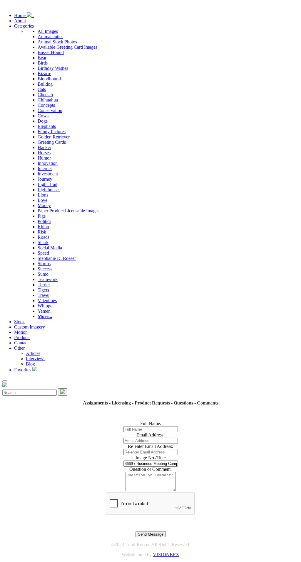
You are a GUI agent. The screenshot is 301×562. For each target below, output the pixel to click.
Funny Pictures (52, 131)
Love (42, 200)
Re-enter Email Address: (150, 446)
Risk (42, 231)
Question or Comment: (150, 469)
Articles (33, 353)
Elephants (47, 126)
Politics (44, 221)
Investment (48, 173)
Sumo (43, 274)
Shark (43, 242)
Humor (44, 157)
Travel (43, 295)
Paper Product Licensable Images (68, 210)
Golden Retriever (54, 136)
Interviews (35, 358)
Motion (21, 332)
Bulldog (45, 84)
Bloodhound (49, 78)
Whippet (45, 305)
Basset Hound (51, 52)
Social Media (50, 247)
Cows (43, 115)
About (20, 20)
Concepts (46, 105)
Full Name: (150, 423)
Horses (44, 152)
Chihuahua (48, 99)
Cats (42, 89)
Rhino (43, 226)
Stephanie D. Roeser (57, 258)
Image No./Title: (151, 457)
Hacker (44, 147)
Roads (43, 237)
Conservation (50, 110)
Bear (42, 57)
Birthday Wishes (53, 68)
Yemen (44, 311)
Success (45, 268)
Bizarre (44, 73)
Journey (45, 179)
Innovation (48, 163)
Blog (30, 363)
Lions (43, 194)
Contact (21, 342)
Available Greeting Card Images (67, 47)
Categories (24, 25)
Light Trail (47, 184)
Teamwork (48, 279)
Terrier (44, 284)
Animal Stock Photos (57, 41)
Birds (43, 62)
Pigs (42, 216)
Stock (19, 321)
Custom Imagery (29, 326)
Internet (45, 168)
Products (22, 337)
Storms (44, 263)
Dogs (43, 121)
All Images (48, 31)
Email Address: (150, 434)
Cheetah (45, 94)
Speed (43, 252)
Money (44, 205)
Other (19, 348)
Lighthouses (49, 189)
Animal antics (50, 36)
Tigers (43, 289)
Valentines (47, 300)
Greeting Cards (52, 142)
